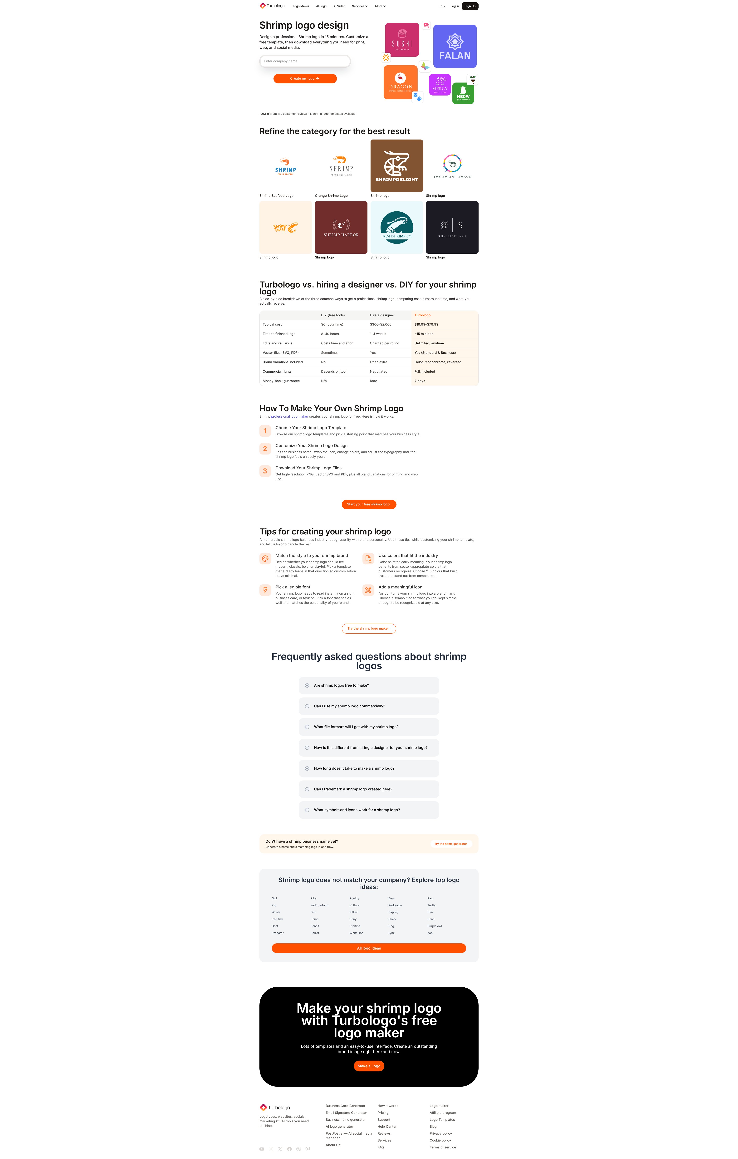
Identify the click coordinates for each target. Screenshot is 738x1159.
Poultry (354, 898)
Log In (455, 6)
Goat (275, 926)
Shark (392, 919)
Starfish (355, 926)
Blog (433, 1126)
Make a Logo (369, 1066)
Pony (353, 919)
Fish (313, 912)
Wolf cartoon (319, 905)
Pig (274, 905)
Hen (430, 912)
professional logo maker (289, 416)
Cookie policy (440, 1140)
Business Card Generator (345, 1106)
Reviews (384, 1133)
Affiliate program (443, 1113)
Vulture (355, 905)
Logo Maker (301, 6)
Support (384, 1120)
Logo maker (439, 1106)
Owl (274, 898)
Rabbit (315, 926)
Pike (314, 898)
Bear (391, 898)
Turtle (431, 905)
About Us (333, 1145)
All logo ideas (369, 948)
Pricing (383, 1113)
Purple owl (434, 926)
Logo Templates (442, 1120)
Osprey (393, 912)
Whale (276, 912)
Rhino (314, 919)
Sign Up (470, 6)
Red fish (277, 919)
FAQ (381, 1147)
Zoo (430, 933)
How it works (388, 1106)
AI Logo (321, 6)
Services (384, 1140)
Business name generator (346, 1120)
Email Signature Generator (346, 1113)
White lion (356, 933)
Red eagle (395, 905)
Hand (431, 919)
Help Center (387, 1126)
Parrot (315, 933)
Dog (391, 926)
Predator (278, 933)
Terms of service (443, 1147)
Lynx (391, 933)
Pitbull (354, 912)
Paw (430, 898)
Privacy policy (441, 1133)
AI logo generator (339, 1126)
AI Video (339, 6)
